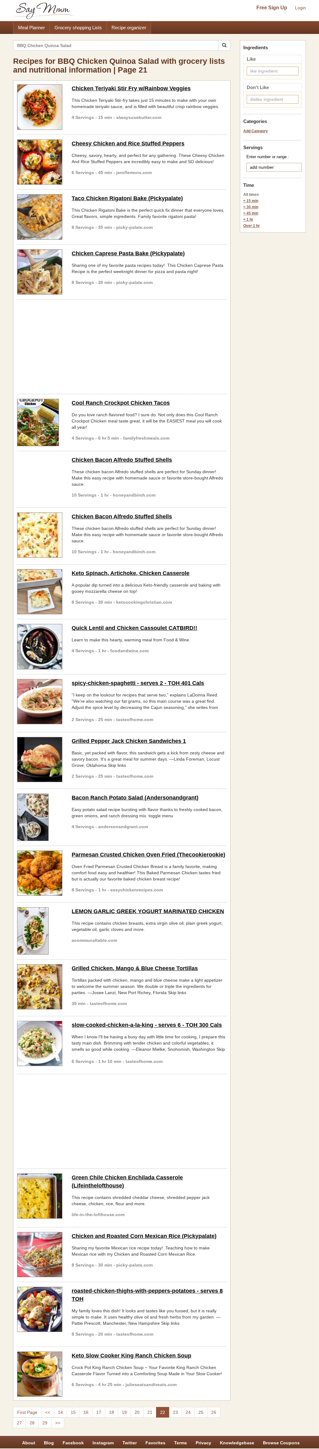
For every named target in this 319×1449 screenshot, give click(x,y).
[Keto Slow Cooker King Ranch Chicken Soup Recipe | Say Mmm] (39, 1374)
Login (300, 7)
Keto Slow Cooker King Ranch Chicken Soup (131, 1355)
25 (200, 1412)
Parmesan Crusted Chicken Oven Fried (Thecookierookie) (148, 855)
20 (137, 1412)
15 (73, 1412)
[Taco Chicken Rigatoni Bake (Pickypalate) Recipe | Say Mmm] (39, 216)
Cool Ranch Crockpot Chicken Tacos (121, 403)
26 (213, 1412)
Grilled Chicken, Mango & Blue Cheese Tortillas (135, 968)
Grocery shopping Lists (78, 27)
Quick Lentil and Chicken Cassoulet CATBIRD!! (134, 628)
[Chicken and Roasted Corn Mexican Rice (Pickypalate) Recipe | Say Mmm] (39, 1254)
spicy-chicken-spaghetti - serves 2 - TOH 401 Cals (138, 683)
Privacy (203, 1442)
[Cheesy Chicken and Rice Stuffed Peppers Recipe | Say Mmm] (39, 162)
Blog (49, 1442)
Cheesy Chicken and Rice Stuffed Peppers (128, 143)
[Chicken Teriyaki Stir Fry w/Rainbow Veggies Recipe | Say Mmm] (39, 107)
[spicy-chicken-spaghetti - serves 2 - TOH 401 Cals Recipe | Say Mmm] (39, 701)
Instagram (103, 1442)
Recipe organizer (129, 27)
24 (188, 1412)
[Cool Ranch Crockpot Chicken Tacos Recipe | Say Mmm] (39, 422)
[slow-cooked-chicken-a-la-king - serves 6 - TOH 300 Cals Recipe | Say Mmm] (39, 1043)
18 (111, 1412)
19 (124, 1412)
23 (175, 1412)
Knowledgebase (237, 1442)
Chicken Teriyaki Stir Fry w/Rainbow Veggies (131, 88)
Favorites (155, 1442)
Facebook (73, 1442)
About (28, 1442)
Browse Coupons (281, 1442)
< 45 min (250, 213)
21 (149, 1412)
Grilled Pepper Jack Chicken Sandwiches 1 (129, 741)
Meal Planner (31, 27)
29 (44, 1422)
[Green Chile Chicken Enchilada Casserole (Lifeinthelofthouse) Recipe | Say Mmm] (39, 1196)
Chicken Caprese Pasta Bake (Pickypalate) (128, 253)
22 (162, 1412)
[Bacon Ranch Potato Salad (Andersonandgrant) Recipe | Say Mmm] (39, 817)
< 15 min (250, 201)
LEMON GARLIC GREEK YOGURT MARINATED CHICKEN (148, 911)
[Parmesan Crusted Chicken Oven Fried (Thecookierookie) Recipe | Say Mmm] (39, 873)
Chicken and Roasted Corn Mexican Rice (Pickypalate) (144, 1236)
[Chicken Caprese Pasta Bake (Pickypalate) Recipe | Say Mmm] (39, 272)
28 (32, 1422)
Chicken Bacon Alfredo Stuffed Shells (122, 460)
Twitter (129, 1442)
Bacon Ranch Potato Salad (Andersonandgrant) (135, 798)
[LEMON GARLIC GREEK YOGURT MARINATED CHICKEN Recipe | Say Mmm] (39, 931)
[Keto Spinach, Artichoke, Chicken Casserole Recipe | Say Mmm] (39, 591)
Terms (180, 1442)
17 (98, 1412)
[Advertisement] (121, 345)
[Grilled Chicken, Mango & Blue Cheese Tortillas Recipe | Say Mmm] (39, 986)
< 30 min (250, 207)
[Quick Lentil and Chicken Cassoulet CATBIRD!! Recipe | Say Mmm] (39, 646)
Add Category (255, 131)
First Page (27, 1412)
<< (47, 1412)
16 (85, 1412)
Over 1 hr (251, 226)
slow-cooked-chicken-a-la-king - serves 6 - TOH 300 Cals (147, 1025)
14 (60, 1412)
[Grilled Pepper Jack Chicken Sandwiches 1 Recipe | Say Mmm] (39, 759)
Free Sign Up (271, 7)
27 (19, 1422)
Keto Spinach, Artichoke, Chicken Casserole (130, 573)
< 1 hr (248, 219)
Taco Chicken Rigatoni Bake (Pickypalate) (127, 198)
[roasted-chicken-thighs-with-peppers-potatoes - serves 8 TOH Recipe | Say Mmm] (39, 1309)
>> (57, 1422)
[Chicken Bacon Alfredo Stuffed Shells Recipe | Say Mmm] (39, 535)
